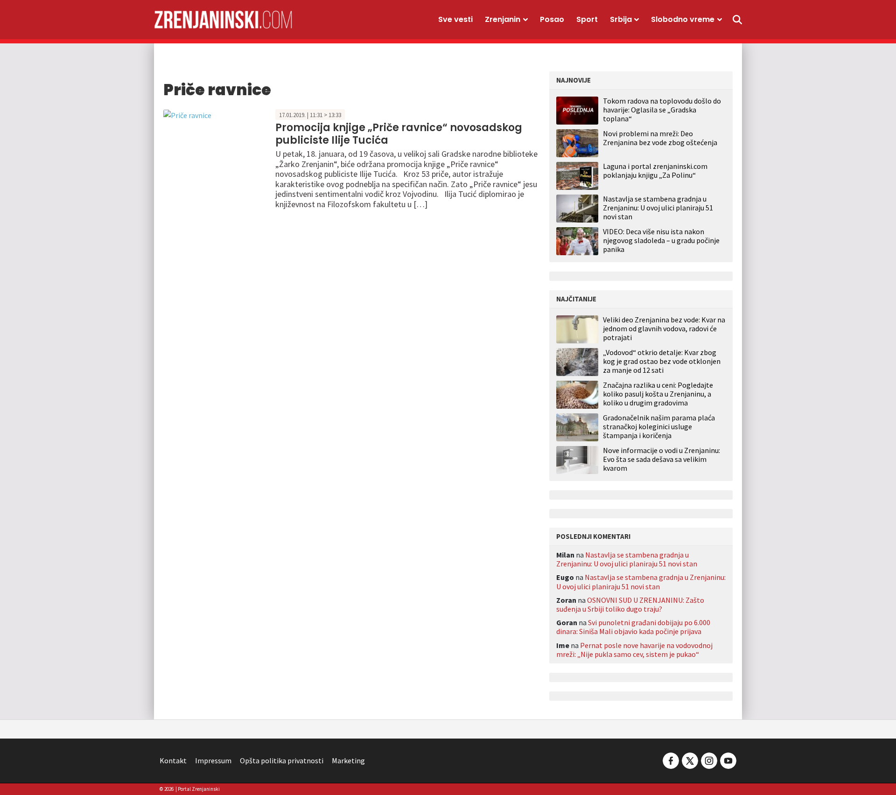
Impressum (213, 760)
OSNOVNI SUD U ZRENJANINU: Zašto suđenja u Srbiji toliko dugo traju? (630, 604)
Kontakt (173, 760)
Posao (552, 19)
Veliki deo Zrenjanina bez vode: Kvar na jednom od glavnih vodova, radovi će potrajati (664, 328)
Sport (587, 19)
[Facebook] (670, 759)
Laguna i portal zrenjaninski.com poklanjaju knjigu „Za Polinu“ (655, 170)
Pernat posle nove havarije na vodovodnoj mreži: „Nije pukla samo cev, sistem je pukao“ (634, 650)
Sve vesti (455, 19)
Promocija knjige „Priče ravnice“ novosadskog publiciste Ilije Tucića (398, 133)
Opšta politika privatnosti (281, 760)
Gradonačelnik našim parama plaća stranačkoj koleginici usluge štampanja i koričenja (659, 426)
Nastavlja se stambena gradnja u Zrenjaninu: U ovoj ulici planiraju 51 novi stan (658, 207)
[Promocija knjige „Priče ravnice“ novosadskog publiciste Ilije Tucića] (187, 114)
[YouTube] (727, 759)
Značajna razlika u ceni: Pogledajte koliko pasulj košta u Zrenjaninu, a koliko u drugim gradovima (658, 394)
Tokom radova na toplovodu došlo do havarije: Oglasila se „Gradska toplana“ (662, 109)
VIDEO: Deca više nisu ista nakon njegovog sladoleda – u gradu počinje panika (661, 240)
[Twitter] (690, 759)
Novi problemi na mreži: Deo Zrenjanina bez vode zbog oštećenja (660, 138)
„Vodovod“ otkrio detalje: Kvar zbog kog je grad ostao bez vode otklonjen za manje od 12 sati (662, 361)
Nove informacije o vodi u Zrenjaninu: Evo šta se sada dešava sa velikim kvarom (661, 459)
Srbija (621, 19)
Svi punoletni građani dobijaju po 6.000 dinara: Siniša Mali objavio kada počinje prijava (633, 627)
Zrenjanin (502, 19)
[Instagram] (709, 759)
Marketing (348, 760)
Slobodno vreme (682, 19)
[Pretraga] (737, 19)
